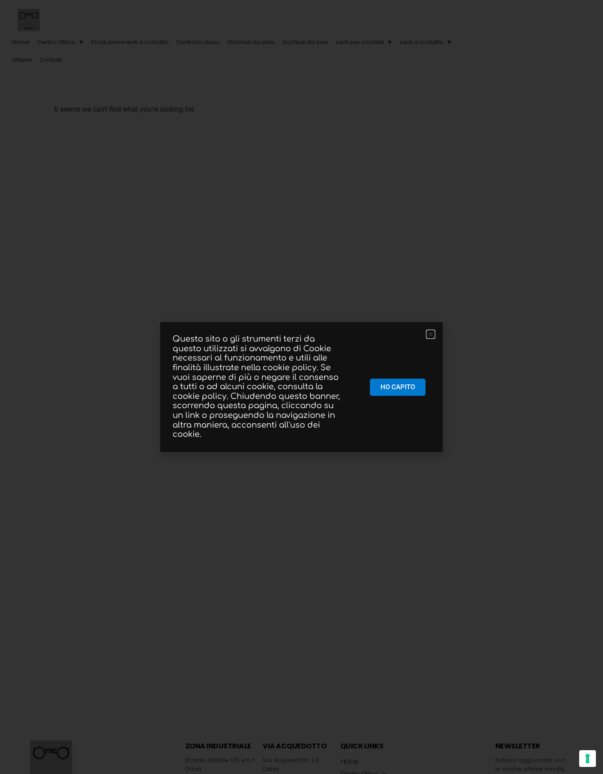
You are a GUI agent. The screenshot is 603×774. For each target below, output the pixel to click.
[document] (301, 387)
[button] (75, 60)
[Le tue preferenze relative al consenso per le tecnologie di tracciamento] (587, 758)
